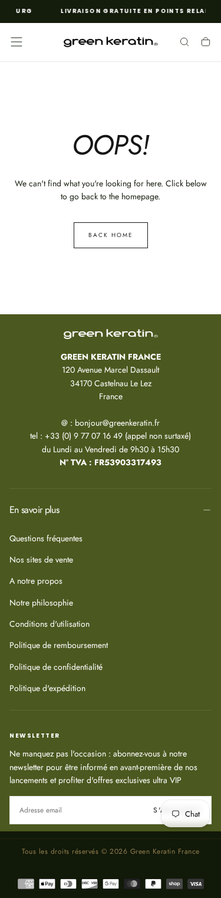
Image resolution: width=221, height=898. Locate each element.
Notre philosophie (41, 602)
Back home (110, 235)
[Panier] (206, 43)
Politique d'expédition (47, 688)
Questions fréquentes (46, 538)
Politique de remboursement (58, 645)
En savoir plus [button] (34, 510)
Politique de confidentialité (56, 667)
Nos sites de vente (41, 559)
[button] (16, 42)
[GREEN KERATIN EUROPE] (111, 334)
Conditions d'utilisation (49, 624)
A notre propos (35, 581)
